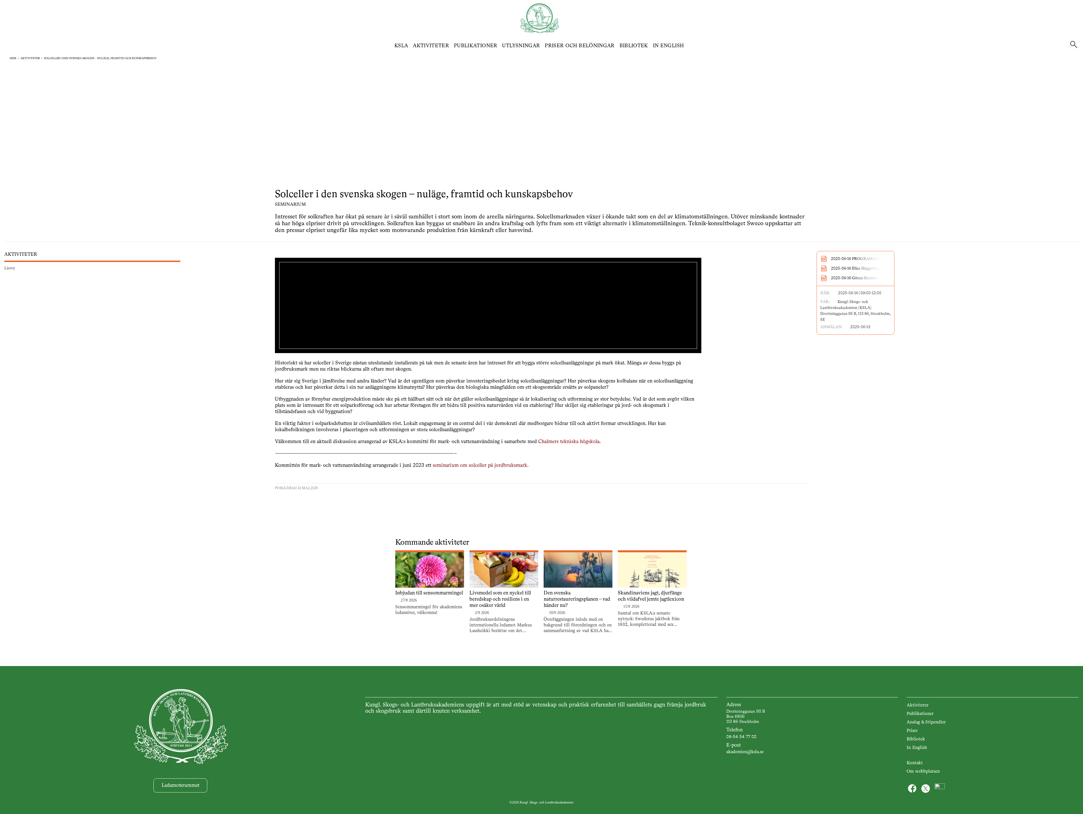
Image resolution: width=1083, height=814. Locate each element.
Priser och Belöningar (580, 45)
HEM (13, 58)
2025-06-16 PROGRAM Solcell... (859, 259)
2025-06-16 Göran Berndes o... (858, 278)
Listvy (9, 268)
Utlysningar (521, 45)
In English (668, 45)
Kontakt (915, 763)
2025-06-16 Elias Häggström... (857, 268)
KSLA (401, 45)
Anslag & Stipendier (926, 722)
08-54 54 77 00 (741, 737)
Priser (912, 731)
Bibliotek (634, 45)
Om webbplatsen (923, 771)
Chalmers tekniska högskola (568, 441)
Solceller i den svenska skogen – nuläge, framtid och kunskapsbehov (100, 58)
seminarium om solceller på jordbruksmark (480, 465)
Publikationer (475, 45)
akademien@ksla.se (745, 752)
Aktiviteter (431, 45)
